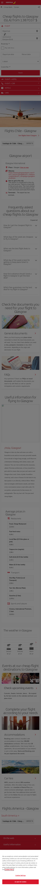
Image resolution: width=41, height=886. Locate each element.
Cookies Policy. (9, 869)
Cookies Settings (20, 875)
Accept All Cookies (20, 882)
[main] (20, 868)
